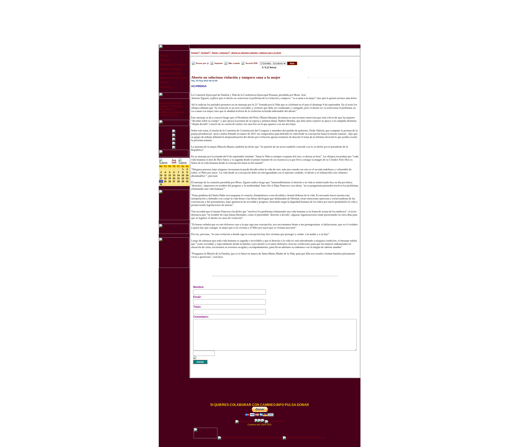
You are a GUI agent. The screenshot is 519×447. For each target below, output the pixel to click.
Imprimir (218, 63)
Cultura (163, 82)
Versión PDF (252, 63)
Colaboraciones (169, 115)
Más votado (234, 63)
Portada (164, 55)
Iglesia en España (170, 68)
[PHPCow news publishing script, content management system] (250, 437)
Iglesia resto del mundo (173, 77)
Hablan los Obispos (171, 106)
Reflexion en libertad (172, 112)
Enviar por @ (202, 63)
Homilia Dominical (170, 103)
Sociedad (165, 86)
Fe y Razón (167, 109)
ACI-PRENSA (199, 86)
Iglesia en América (170, 73)
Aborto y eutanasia (220, 53)
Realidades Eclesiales (172, 64)
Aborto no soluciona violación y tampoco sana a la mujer (256, 53)
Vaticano (164, 60)
